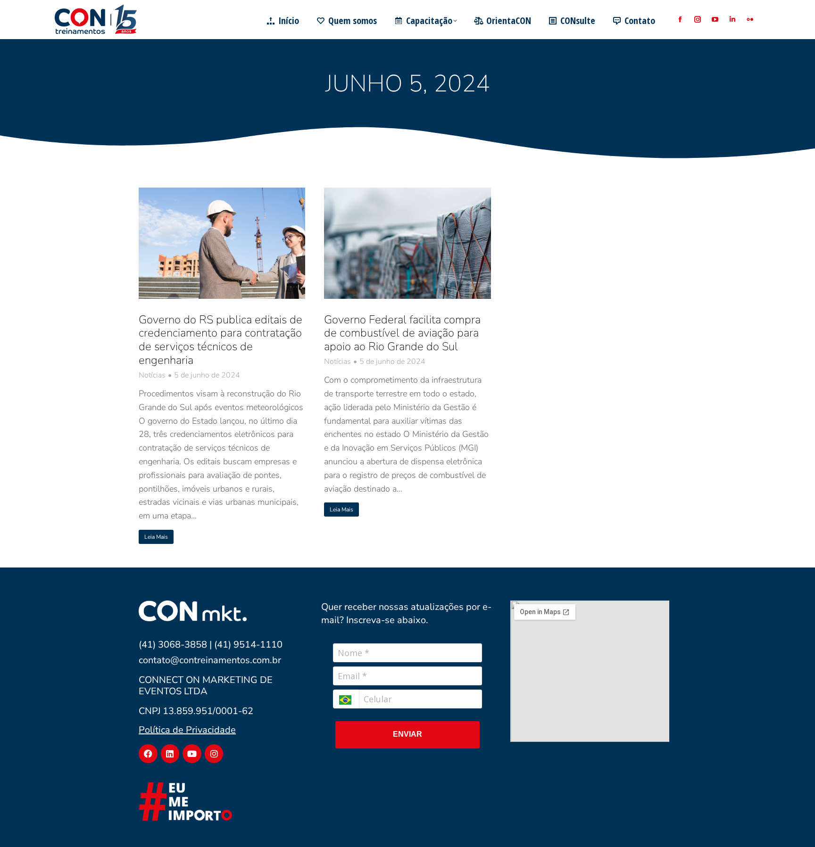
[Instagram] (214, 753)
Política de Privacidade (187, 730)
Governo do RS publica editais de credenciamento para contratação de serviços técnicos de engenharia (220, 340)
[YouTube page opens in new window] (715, 19)
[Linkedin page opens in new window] (732, 19)
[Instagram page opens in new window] (697, 19)
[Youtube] (192, 753)
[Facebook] (148, 753)
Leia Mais (156, 537)
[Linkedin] (170, 753)
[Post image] (222, 243)
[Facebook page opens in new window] (680, 19)
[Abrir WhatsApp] (791, 823)
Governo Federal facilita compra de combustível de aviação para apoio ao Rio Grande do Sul (402, 333)
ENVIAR (407, 734)
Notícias (152, 375)
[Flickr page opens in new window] (749, 19)
